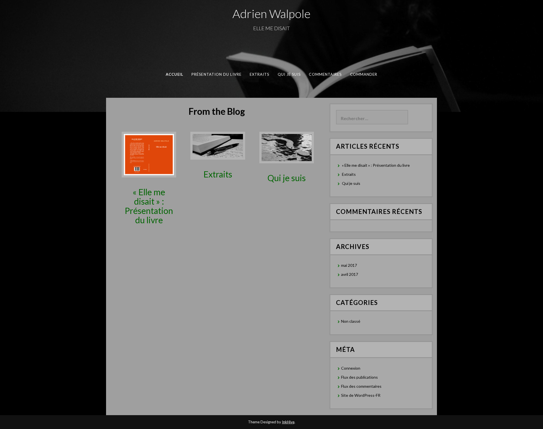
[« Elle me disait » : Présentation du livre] (149, 154)
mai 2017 (349, 265)
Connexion (350, 368)
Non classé (350, 321)
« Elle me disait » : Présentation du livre (149, 206)
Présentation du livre (216, 74)
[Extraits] (218, 145)
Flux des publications (359, 377)
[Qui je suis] (287, 147)
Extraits (260, 74)
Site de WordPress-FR (360, 395)
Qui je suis (289, 74)
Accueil (175, 74)
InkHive (288, 422)
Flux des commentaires (361, 386)
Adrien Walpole (271, 13)
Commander (364, 74)
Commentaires (325, 74)
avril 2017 (349, 274)
